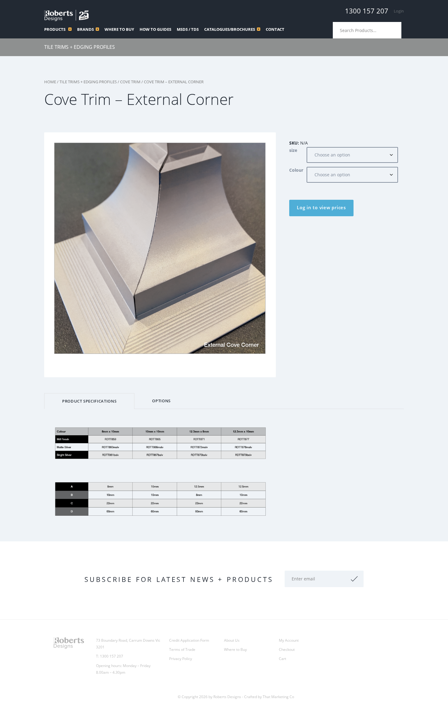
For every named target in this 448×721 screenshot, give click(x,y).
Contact (275, 29)
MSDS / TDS (188, 29)
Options (161, 401)
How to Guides (155, 29)
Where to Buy (119, 29)
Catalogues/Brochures (229, 29)
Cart (282, 658)
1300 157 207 (366, 10)
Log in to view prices (321, 207)
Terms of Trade (182, 649)
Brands (85, 29)
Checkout (287, 649)
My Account (289, 640)
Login (399, 11)
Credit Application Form (189, 640)
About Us (232, 640)
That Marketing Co (278, 696)
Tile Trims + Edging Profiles (79, 47)
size (293, 150)
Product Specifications (89, 401)
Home (50, 81)
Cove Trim (130, 81)
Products (55, 29)
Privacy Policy (180, 658)
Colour (296, 170)
